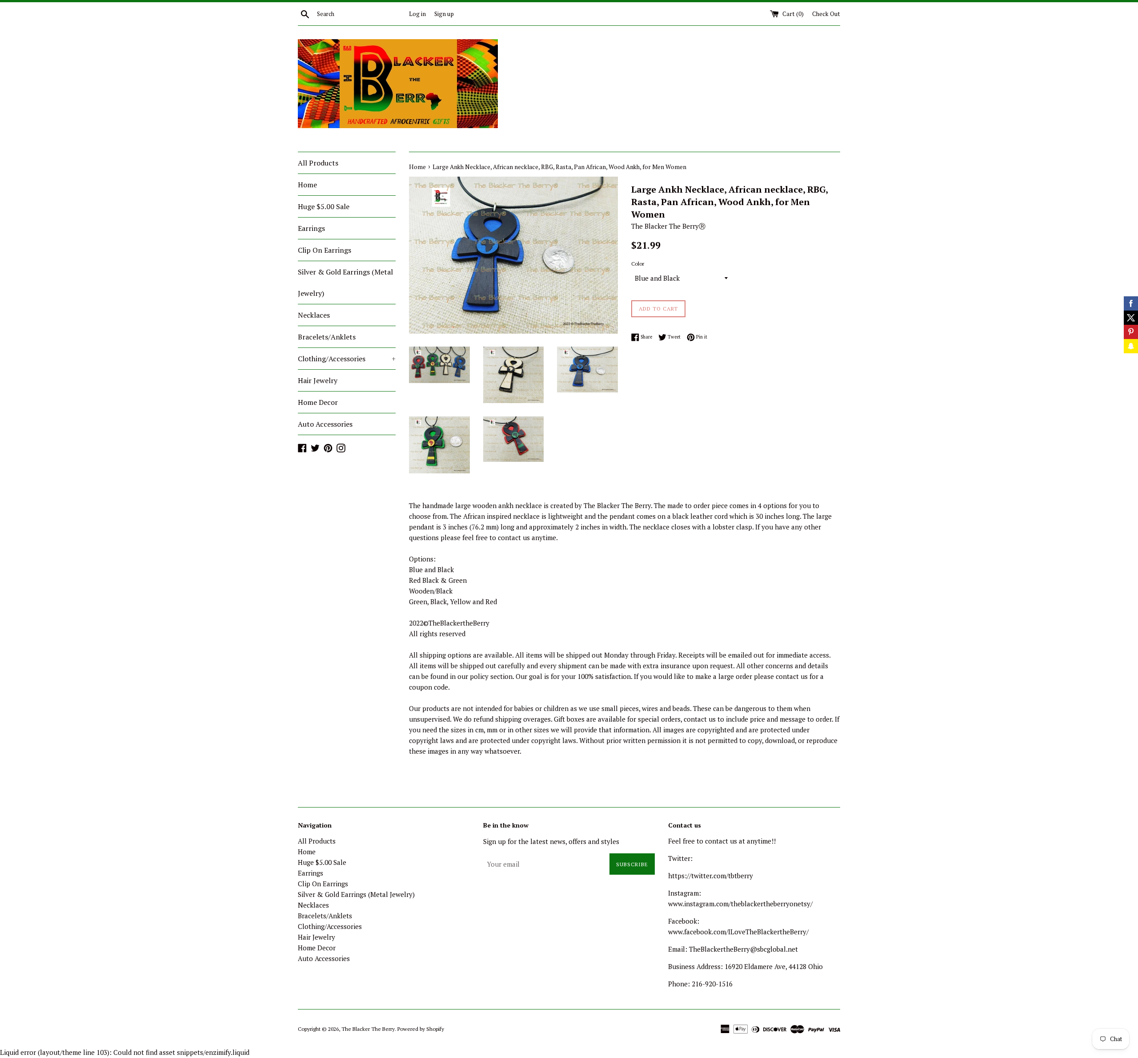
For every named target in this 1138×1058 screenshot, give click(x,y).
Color (637, 263)
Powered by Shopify (420, 1029)
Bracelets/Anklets (327, 337)
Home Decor (318, 402)
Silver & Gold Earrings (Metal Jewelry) (345, 282)
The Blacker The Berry (368, 1029)
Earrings (311, 228)
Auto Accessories (325, 424)
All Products (318, 163)
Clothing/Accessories (347, 358)
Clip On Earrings (324, 250)
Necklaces (314, 315)
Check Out (826, 14)
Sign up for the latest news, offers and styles (551, 841)
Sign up (444, 14)
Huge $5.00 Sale (323, 206)
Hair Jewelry (317, 380)
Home (307, 185)
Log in (417, 14)
